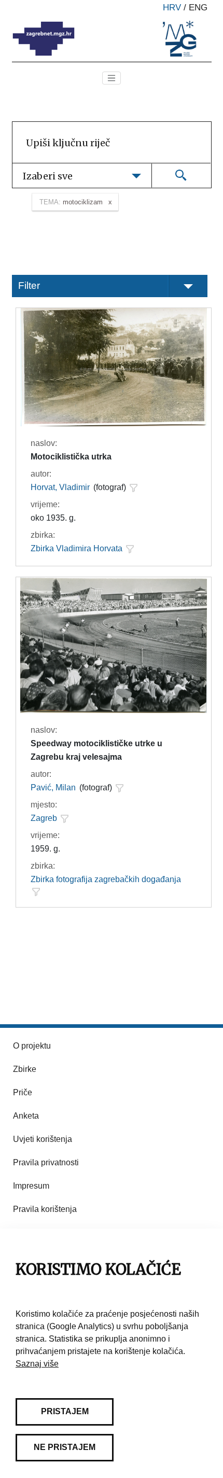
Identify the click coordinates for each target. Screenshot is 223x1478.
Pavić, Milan (53, 787)
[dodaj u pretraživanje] (133, 487)
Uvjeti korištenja (42, 1139)
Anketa (26, 1115)
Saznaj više (37, 1363)
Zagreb (44, 818)
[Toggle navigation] (111, 78)
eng (198, 7)
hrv (172, 7)
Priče (22, 1092)
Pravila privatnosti (46, 1162)
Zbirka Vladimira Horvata (76, 548)
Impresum (31, 1185)
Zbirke (24, 1069)
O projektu (32, 1045)
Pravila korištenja (45, 1209)
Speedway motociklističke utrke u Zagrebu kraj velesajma (96, 750)
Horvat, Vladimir (60, 487)
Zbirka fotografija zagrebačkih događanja (106, 879)
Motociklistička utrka (71, 456)
